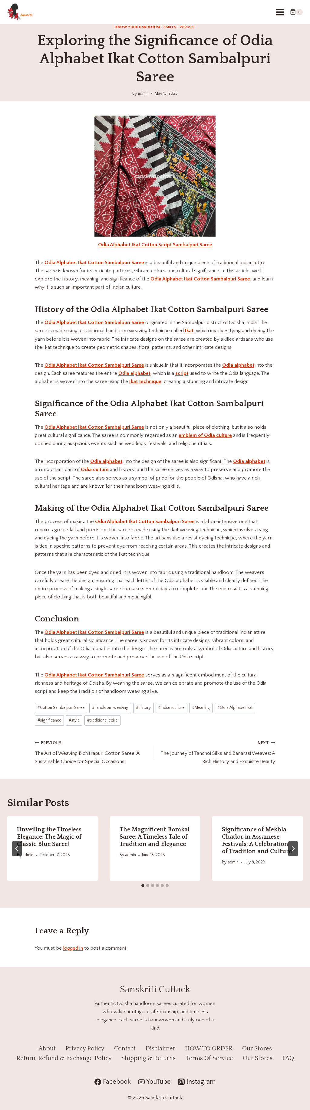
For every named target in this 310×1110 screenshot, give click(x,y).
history (143, 707)
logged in (73, 948)
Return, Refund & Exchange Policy (64, 1058)
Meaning (201, 707)
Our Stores (257, 1048)
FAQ (288, 1058)
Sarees (169, 27)
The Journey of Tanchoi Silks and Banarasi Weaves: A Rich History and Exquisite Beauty (217, 753)
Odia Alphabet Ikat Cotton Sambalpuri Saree (94, 262)
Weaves (187, 27)
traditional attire (102, 720)
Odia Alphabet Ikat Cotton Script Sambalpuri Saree (155, 244)
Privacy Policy (84, 1048)
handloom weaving (110, 707)
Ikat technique (145, 381)
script (181, 373)
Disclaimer (160, 1048)
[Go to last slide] (17, 848)
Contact (125, 1048)
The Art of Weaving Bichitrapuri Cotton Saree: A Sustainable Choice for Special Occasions (87, 753)
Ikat (189, 330)
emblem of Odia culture (205, 435)
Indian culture (171, 707)
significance (49, 720)
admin (143, 93)
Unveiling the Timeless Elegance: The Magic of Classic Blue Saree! (49, 836)
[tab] (142, 885)
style (74, 720)
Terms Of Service (209, 1058)
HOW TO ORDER (208, 1048)
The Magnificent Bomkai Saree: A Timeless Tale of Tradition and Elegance (155, 836)
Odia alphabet (238, 365)
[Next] (293, 848)
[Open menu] (280, 12)
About (47, 1048)
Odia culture (95, 469)
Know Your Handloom (137, 27)
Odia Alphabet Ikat (234, 707)
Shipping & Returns (148, 1058)
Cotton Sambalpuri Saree (61, 707)
